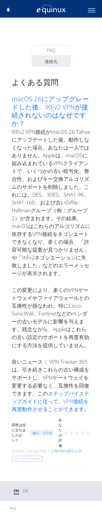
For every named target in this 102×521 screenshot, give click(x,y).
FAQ (51, 50)
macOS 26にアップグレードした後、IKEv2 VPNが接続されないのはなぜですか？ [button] (50, 111)
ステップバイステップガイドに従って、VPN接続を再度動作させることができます (50, 401)
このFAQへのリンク (66, 450)
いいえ (47, 433)
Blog (13, 508)
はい (36, 433)
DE (25, 490)
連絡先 (51, 61)
